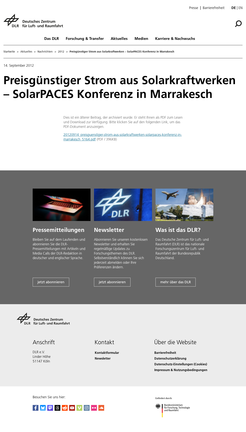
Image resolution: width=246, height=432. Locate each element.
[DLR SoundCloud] (101, 409)
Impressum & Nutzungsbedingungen (180, 370)
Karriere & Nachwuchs (175, 38)
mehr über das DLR (175, 282)
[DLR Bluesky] (43, 409)
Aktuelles (119, 38)
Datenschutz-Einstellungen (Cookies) (180, 364)
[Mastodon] (50, 409)
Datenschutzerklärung (170, 358)
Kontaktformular (107, 353)
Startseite (9, 51)
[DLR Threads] (57, 409)
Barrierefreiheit (213, 8)
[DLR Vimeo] (79, 409)
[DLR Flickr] (94, 409)
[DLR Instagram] (87, 409)
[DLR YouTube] (72, 409)
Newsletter (103, 358)
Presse (193, 8)
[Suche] (239, 23)
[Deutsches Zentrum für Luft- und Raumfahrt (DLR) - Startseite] (34, 23)
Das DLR (51, 38)
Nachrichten (45, 51)
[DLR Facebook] (35, 409)
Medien (141, 38)
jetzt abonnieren (50, 282)
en (241, 8)
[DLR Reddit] (65, 409)
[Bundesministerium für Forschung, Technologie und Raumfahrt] (176, 421)
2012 (61, 51)
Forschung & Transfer (85, 38)
